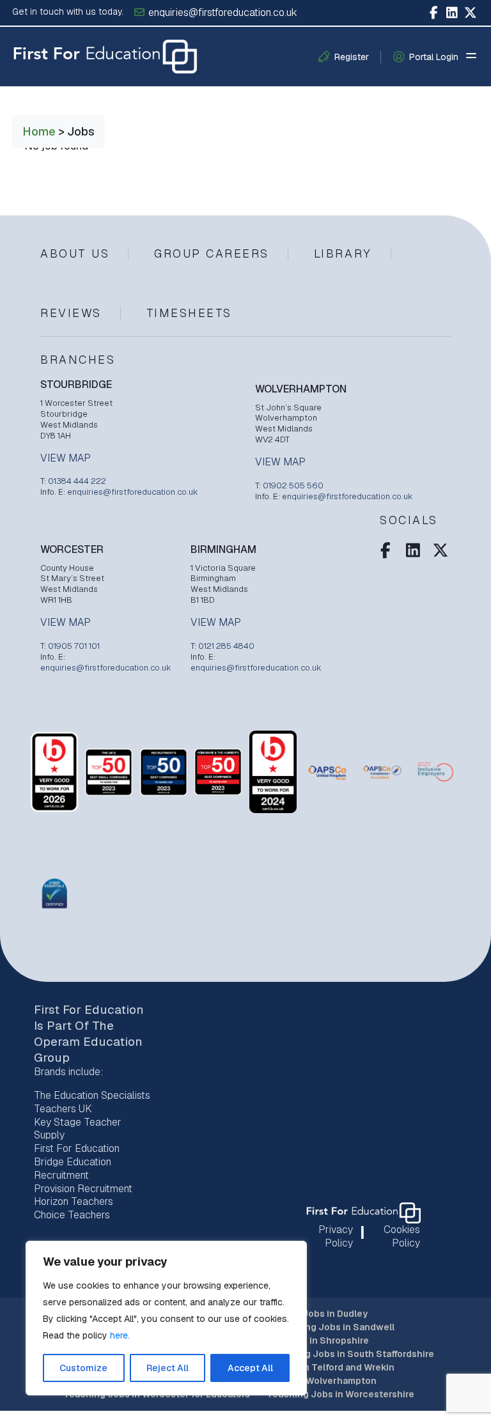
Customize (83, 1368)
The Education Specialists (92, 1095)
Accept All (250, 1368)
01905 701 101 (74, 646)
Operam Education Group (88, 1050)
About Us (74, 253)
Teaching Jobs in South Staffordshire (351, 1354)
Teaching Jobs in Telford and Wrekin (313, 1367)
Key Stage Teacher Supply (77, 1128)
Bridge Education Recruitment (72, 1168)
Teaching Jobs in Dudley (313, 1313)
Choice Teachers (72, 1215)
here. (120, 1335)
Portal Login (433, 57)
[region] (166, 1318)
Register (351, 57)
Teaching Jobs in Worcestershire (340, 1394)
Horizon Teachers (73, 1201)
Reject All (167, 1368)
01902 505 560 (293, 485)
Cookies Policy (402, 1236)
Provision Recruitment (83, 1188)
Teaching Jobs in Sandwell (334, 1327)
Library (343, 253)
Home (39, 131)
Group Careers (211, 253)
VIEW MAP (65, 458)
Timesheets (189, 313)
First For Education (77, 1148)
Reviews (71, 313)
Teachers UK (63, 1108)
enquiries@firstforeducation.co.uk (221, 12)
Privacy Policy (335, 1236)
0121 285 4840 (226, 646)
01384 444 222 (77, 481)
